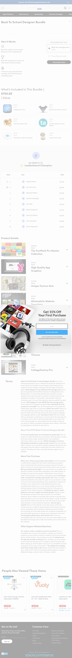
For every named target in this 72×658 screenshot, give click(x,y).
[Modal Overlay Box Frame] (36, 329)
